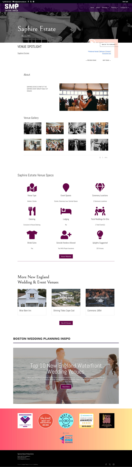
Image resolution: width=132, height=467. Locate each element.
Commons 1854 (94, 310)
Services (104, 8)
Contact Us (124, 8)
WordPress (36, 464)
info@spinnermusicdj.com (25, 459)
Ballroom (102, 51)
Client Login (125, 1)
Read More (66, 387)
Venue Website (66, 256)
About (98, 8)
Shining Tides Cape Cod (63, 310)
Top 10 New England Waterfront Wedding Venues (66, 368)
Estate (108, 51)
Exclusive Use (106, 53)
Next (106, 157)
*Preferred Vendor (93, 51)
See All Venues (66, 323)
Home (92, 8)
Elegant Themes (25, 464)
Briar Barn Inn (25, 310)
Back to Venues (109, 44)
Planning (113, 8)
